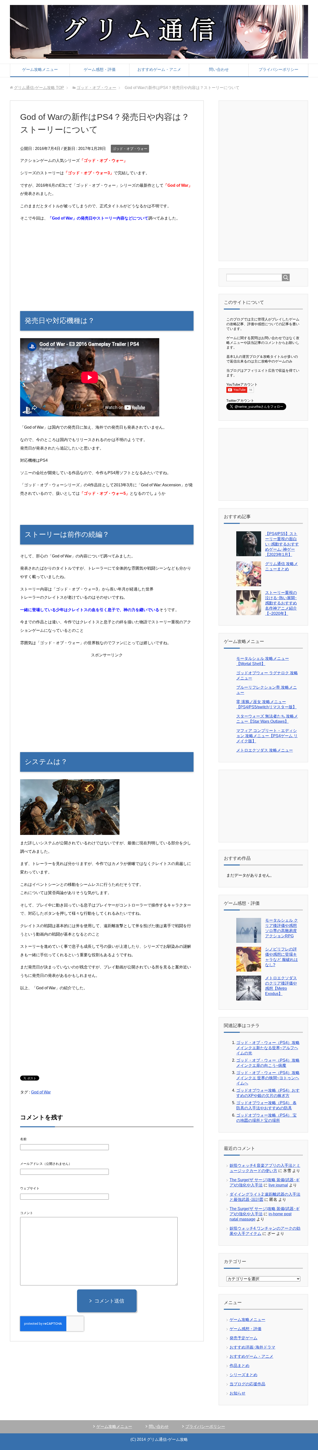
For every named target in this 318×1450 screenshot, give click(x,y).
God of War (41, 1092)
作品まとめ (239, 1365)
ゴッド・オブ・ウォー (130, 149)
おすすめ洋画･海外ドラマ (252, 1347)
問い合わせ (219, 69)
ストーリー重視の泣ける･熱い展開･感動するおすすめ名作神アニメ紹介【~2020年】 (281, 603)
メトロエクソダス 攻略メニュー (264, 750)
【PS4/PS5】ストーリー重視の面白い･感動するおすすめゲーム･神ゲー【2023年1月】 (282, 544)
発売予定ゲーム (243, 1338)
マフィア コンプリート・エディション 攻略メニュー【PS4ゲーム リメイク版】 (267, 735)
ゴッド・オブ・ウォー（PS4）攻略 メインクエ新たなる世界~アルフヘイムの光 (268, 1048)
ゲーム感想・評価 (100, 69)
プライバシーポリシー (278, 69)
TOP (39, 88)
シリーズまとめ (243, 1375)
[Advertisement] (107, 261)
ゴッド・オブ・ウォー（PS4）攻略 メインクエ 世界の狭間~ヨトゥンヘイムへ (268, 1078)
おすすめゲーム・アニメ (159, 69)
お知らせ (237, 1393)
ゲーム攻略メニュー (40, 69)
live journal (278, 1185)
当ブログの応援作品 (247, 1384)
